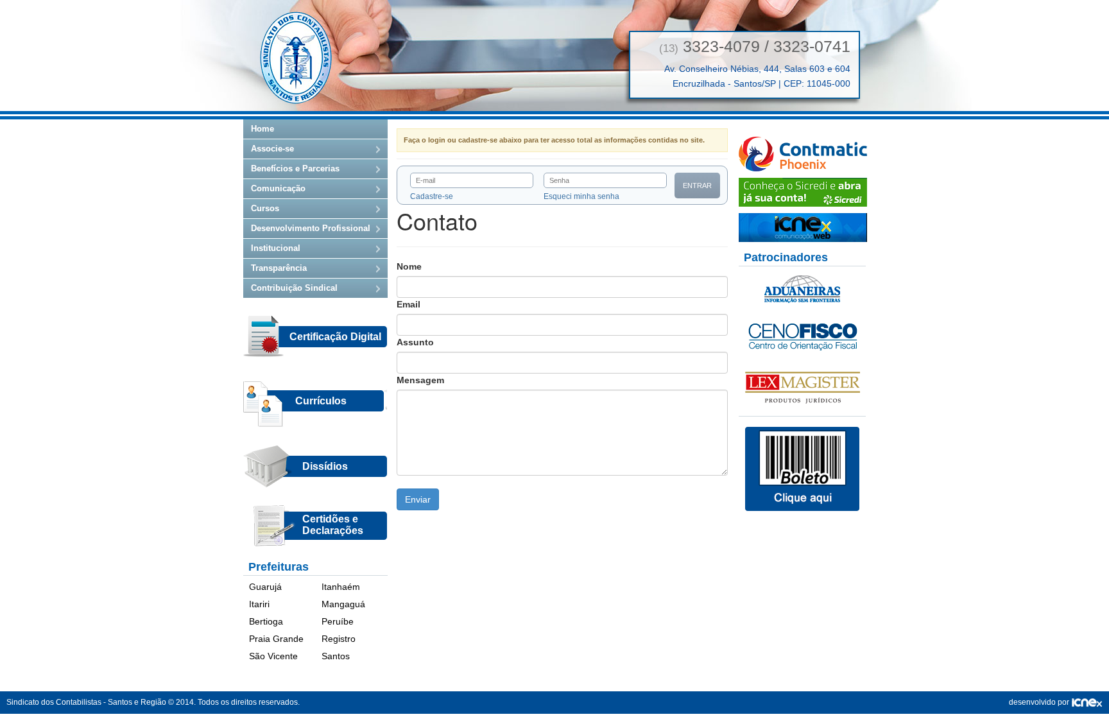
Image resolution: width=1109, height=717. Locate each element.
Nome (409, 266)
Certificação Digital (335, 336)
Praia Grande (276, 639)
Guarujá (265, 587)
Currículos (321, 400)
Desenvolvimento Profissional (310, 228)
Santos (336, 656)
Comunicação (278, 188)
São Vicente (273, 656)
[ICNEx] (1087, 702)
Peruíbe (338, 621)
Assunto (415, 342)
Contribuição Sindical (294, 288)
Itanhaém (341, 587)
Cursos (265, 208)
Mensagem (420, 380)
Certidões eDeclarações (332, 525)
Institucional (275, 248)
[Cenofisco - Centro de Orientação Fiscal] (802, 336)
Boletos (802, 469)
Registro (339, 639)
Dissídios (325, 466)
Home (262, 129)
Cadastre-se (431, 196)
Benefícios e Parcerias (295, 168)
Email (408, 304)
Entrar (697, 185)
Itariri (259, 604)
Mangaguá (343, 604)
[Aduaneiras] (802, 288)
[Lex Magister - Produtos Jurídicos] (802, 386)
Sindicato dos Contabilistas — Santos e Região (296, 57)
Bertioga (266, 621)
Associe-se (272, 148)
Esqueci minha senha (581, 196)
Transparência (279, 268)
